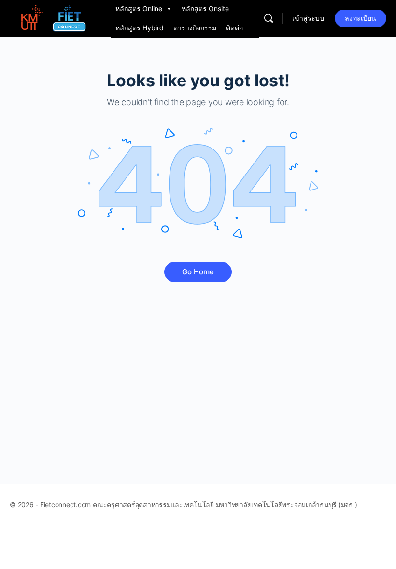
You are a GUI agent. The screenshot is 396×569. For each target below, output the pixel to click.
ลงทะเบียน (360, 18)
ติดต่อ (234, 28)
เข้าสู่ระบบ (308, 18)
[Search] (268, 18)
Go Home (198, 271)
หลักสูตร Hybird (139, 28)
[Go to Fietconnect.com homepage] (53, 18)
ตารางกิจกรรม (194, 28)
